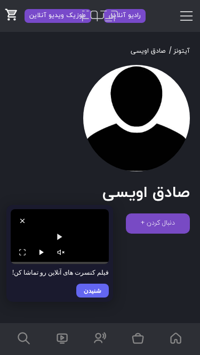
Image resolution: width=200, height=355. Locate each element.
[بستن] (22, 220)
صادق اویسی (148, 51)
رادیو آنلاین (124, 15)
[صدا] (60, 252)
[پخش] (41, 252)
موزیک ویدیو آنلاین (57, 15)
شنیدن (92, 290)
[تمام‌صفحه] (22, 252)
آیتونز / (179, 51)
